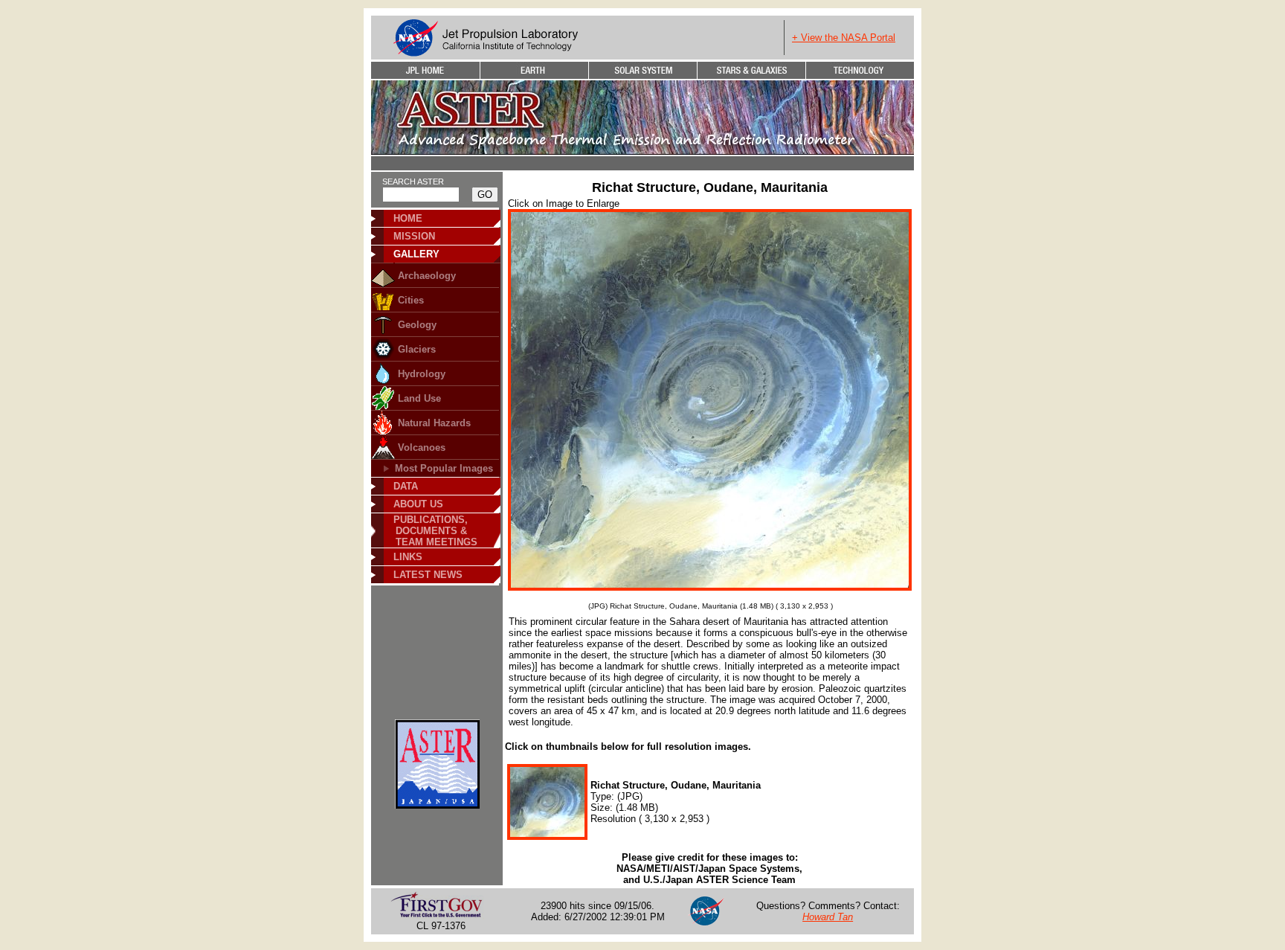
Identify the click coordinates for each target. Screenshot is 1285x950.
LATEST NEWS (428, 574)
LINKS (407, 556)
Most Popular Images (444, 468)
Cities (411, 300)
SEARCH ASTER (413, 181)
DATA (405, 486)
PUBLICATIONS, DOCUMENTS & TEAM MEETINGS (430, 531)
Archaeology (427, 275)
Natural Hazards (434, 423)
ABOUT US (418, 504)
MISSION (414, 236)
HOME (407, 218)
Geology (417, 324)
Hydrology (421, 373)
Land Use (419, 398)
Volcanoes (421, 447)
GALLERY (416, 254)
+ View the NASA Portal (843, 37)
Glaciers (417, 349)
